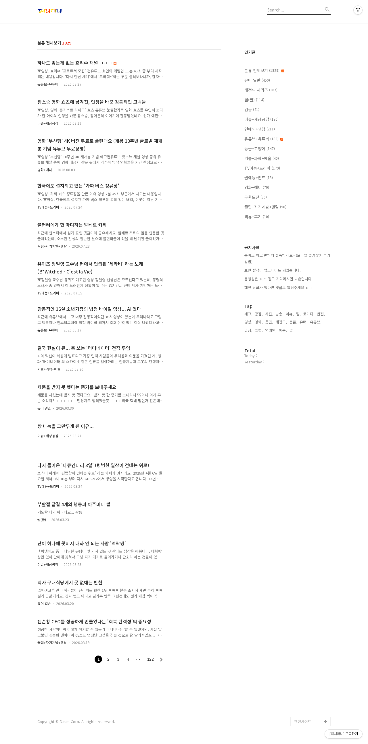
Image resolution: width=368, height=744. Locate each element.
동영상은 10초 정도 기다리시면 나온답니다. (278, 279)
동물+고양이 (259, 148)
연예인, (271, 330)
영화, (259, 322)
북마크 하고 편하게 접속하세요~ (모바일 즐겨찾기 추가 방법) (287, 258)
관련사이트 (302, 721)
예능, (283, 330)
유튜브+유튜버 (47, 84)
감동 (251, 109)
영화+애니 (44, 169)
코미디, (309, 314)
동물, (293, 322)
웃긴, (269, 322)
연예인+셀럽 (259, 129)
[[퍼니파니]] (69, 12)
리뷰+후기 (256, 216)
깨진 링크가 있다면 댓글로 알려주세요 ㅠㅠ (278, 287)
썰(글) (41, 519)
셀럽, (259, 330)
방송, (279, 314)
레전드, (281, 322)
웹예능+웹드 (258, 177)
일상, (248, 330)
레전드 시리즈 (260, 90)
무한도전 (255, 197)
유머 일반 (44, 408)
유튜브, (315, 322)
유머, (304, 322)
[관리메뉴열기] (358, 10)
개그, (248, 314)
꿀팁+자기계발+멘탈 (52, 246)
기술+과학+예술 (48, 369)
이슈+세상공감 (47, 123)
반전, (321, 314)
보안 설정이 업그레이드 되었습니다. (272, 270)
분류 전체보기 (261, 70)
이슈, (290, 314)
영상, (248, 322)
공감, (259, 314)
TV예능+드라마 (48, 207)
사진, (269, 314)
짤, (298, 314)
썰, (291, 330)
